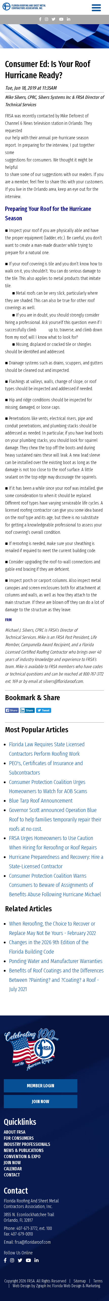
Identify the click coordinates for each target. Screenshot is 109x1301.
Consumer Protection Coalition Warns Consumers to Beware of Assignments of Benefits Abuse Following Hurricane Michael (55, 885)
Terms (98, 1281)
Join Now (40, 1101)
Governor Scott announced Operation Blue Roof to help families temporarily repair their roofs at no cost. (55, 819)
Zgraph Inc (43, 1285)
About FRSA (14, 1132)
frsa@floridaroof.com (33, 1242)
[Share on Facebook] (12, 714)
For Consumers (19, 1138)
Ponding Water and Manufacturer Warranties (55, 961)
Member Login (40, 1086)
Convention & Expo (22, 1156)
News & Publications (24, 1150)
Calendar (13, 1169)
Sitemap (80, 1281)
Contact (12, 1175)
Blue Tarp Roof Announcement (40, 800)
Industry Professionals (27, 1144)
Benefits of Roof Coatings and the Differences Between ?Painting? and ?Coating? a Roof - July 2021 (56, 980)
